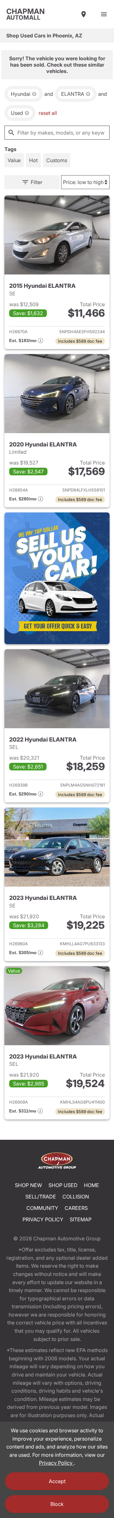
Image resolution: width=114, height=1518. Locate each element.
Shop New (28, 1185)
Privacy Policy (42, 1219)
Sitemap (81, 1219)
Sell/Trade (40, 1196)
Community (42, 1208)
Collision (75, 1196)
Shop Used (63, 1185)
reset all (48, 113)
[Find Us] (83, 14)
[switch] (104, 14)
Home (91, 1185)
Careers (76, 1208)
